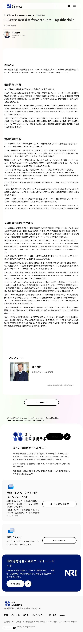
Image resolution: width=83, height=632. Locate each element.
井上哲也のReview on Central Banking (44, 418)
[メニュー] (74, 6)
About (54, 437)
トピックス (51, 615)
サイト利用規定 (16, 622)
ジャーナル (15, 615)
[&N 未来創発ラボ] (14, 6)
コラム (24, 418)
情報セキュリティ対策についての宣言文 (65, 622)
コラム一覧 (40, 402)
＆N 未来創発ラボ (12, 418)
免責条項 (7, 622)
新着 (6, 615)
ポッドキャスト (38, 615)
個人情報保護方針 (28, 622)
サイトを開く (15, 584)
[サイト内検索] (69, 6)
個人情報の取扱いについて (43, 622)
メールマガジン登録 (58, 504)
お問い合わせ (58, 540)
